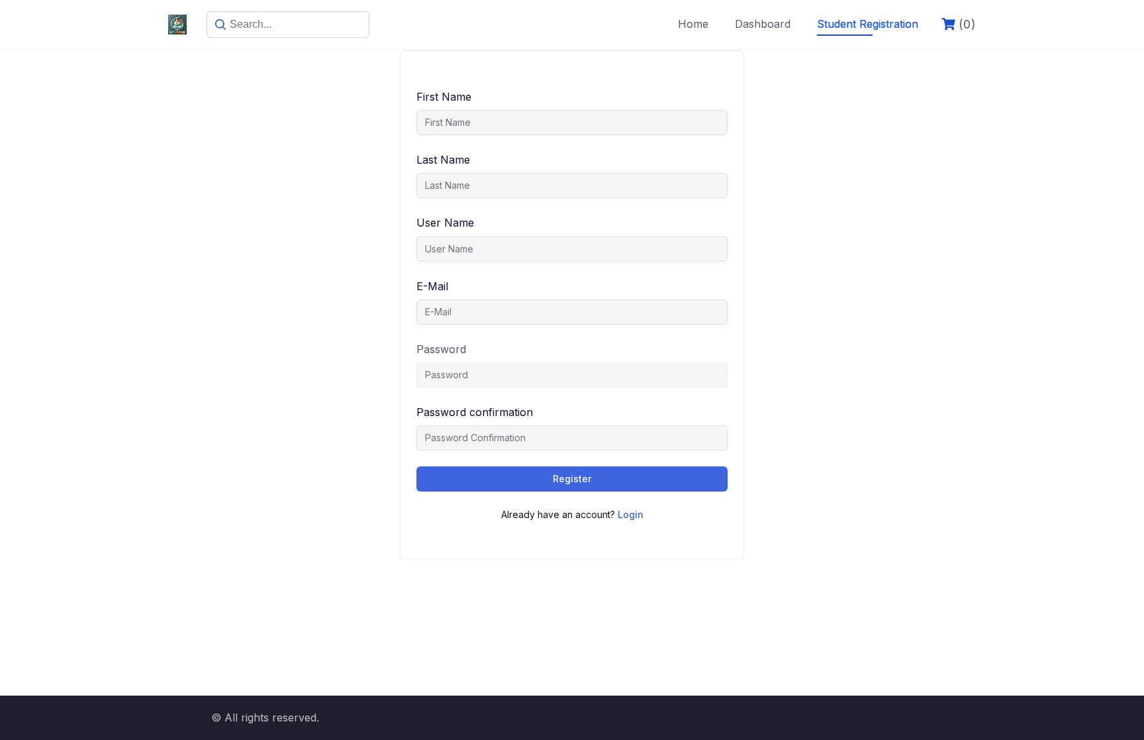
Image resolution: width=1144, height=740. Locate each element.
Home (693, 23)
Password (441, 349)
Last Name (443, 159)
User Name (445, 222)
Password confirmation (474, 412)
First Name (443, 96)
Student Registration (867, 23)
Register (572, 478)
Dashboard (762, 23)
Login (631, 514)
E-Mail (432, 286)
